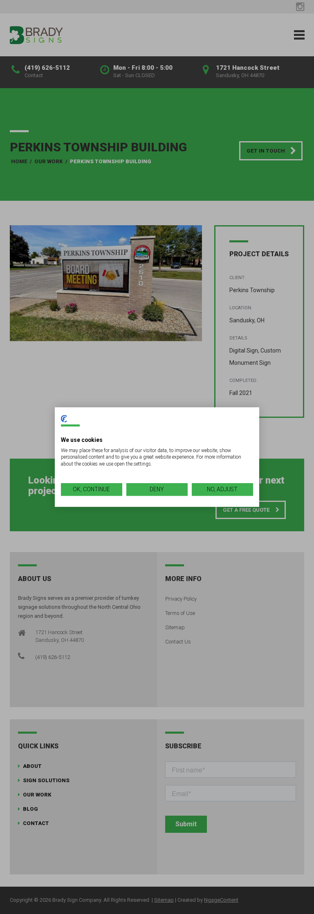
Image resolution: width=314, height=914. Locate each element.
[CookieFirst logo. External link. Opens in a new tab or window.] (64, 418)
